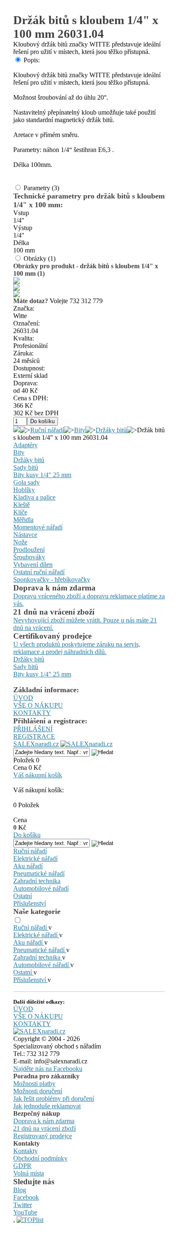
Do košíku (27, 834)
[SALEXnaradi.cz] (39, 1031)
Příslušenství (29, 903)
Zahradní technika (36, 880)
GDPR (22, 1165)
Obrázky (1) (39, 258)
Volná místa (28, 1173)
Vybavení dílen (33, 564)
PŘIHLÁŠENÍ (33, 728)
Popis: (32, 60)
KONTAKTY (32, 712)
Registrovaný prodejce (42, 1135)
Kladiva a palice (34, 497)
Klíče (20, 512)
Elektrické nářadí (35, 858)
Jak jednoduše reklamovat (47, 1106)
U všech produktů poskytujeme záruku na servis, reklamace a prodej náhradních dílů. (76, 648)
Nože (20, 542)
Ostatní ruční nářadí (39, 572)
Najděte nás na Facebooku (47, 1068)
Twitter (22, 1204)
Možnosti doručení (37, 1091)
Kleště (21, 504)
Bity (79, 430)
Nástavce (25, 534)
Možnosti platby (34, 1083)
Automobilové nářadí (41, 888)
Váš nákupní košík (37, 775)
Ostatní (22, 895)
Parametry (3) (41, 187)
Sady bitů (25, 467)
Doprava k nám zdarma (44, 1120)
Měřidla (23, 519)
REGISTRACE (34, 736)
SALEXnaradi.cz (36, 743)
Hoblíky (24, 489)
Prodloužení (29, 549)
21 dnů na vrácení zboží (44, 1128)
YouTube (25, 1212)
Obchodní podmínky (40, 1158)
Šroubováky (29, 557)
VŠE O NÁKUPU (38, 705)
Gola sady (26, 482)
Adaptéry (25, 444)
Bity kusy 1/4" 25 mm (42, 474)
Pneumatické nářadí (39, 873)
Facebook (26, 1197)
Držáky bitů (111, 430)
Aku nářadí (28, 866)
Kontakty (25, 1150)
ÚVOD (23, 697)
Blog (19, 1189)
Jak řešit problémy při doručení (53, 1098)
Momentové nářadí (38, 527)
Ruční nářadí (47, 430)
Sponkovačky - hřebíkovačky (51, 579)
